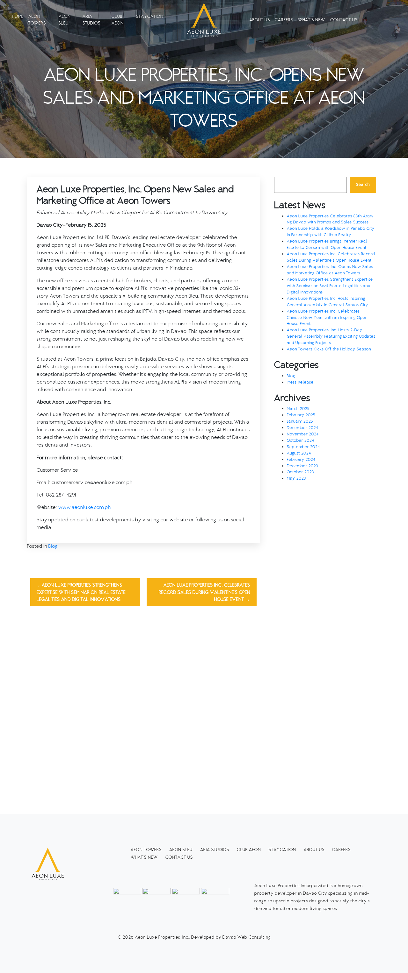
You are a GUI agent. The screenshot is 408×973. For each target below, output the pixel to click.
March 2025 (298, 408)
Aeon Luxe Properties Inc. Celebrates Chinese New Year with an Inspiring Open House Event (327, 318)
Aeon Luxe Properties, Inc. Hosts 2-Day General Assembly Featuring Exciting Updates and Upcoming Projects (331, 336)
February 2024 (301, 459)
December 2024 (302, 427)
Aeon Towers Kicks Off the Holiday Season (329, 349)
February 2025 (301, 415)
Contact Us (344, 20)
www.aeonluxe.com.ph (84, 507)
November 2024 (303, 434)
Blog (53, 546)
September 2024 (303, 446)
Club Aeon (118, 20)
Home (18, 16)
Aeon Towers (37, 20)
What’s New (311, 20)
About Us (259, 20)
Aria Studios (91, 20)
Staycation (150, 16)
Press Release (300, 382)
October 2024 (300, 440)
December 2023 (302, 466)
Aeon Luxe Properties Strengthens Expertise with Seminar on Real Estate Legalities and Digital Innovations (81, 592)
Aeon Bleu (65, 20)
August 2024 (299, 453)
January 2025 (300, 421)
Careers (284, 20)
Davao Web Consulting (246, 937)
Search (363, 184)
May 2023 (296, 478)
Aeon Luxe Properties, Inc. (162, 937)
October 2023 (300, 472)
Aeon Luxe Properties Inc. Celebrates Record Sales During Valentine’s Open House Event (204, 592)
